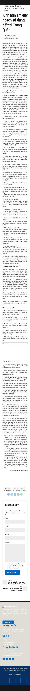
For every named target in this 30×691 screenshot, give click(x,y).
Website (7, 534)
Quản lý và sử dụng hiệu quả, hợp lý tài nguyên (13, 629)
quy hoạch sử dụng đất (21, 490)
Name (6, 518)
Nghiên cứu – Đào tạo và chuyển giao (11, 634)
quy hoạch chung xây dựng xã (18, 488)
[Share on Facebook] (8, 494)
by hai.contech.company (11, 38)
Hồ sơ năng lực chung (7, 644)
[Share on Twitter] (11, 494)
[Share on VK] (18, 494)
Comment (7, 542)
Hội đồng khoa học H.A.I (8, 642)
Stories (22, 8)
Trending (6, 11)
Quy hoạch (7, 488)
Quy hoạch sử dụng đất (11, 8)
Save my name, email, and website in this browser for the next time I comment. (16, 566)
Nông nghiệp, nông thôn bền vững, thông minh (13, 631)
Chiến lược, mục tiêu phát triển (9, 640)
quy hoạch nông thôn (9, 490)
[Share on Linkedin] (15, 494)
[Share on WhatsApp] (21, 494)
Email (6, 526)
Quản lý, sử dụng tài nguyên (12, 6)
